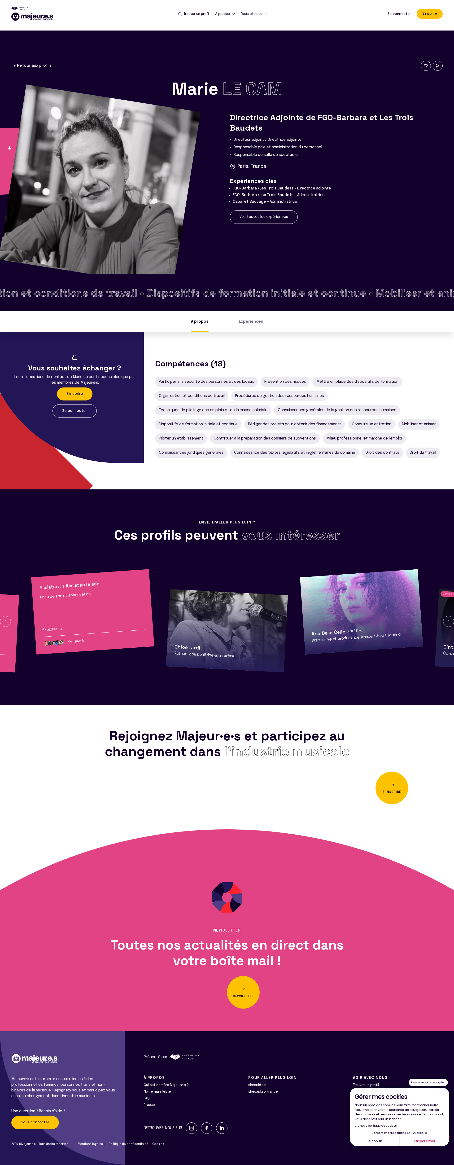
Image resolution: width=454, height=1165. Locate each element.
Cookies (158, 1144)
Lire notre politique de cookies (376, 1126)
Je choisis (375, 1141)
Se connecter (399, 14)
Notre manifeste (157, 1091)
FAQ (147, 1098)
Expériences (251, 322)
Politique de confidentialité (128, 1144)
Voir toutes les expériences (264, 217)
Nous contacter (35, 1122)
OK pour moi (424, 1141)
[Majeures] (35, 16)
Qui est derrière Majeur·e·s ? (166, 1085)
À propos (200, 322)
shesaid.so (257, 1085)
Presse (149, 1105)
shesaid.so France (263, 1091)
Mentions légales (90, 1144)
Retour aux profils (34, 66)
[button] (5, 621)
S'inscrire (429, 13)
